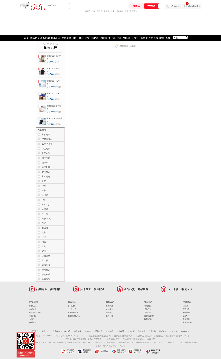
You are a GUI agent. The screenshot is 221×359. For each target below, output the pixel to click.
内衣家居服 (152, 38)
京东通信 (186, 319)
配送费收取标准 (74, 316)
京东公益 (173, 331)
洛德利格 (46, 167)
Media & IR (185, 331)
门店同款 (46, 148)
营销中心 (88, 331)
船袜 (126, 11)
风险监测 (141, 331)
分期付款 (109, 312)
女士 (136, 38)
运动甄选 (46, 270)
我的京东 (173, 6)
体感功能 (46, 265)
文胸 (112, 11)
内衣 (44, 242)
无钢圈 (106, 11)
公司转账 (109, 316)
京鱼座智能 (187, 322)
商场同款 (66, 38)
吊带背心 (133, 11)
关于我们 (34, 331)
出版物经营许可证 (112, 339)
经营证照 (98, 342)
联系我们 (45, 331)
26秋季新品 (47, 139)
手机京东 (99, 331)
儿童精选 (46, 176)
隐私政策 (163, 331)
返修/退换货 (149, 316)
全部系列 (46, 153)
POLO (81, 38)
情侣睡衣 (119, 11)
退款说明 (148, 312)
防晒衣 (95, 38)
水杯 (44, 237)
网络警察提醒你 (85, 351)
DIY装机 (186, 309)
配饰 (161, 38)
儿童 (142, 38)
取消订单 (148, 319)
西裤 (44, 223)
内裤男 (87, 11)
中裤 (119, 38)
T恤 (75, 38)
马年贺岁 (46, 279)
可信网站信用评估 (68, 351)
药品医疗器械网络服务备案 (100, 336)
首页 (26, 38)
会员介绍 (33, 309)
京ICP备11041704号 (69, 336)
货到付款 (109, 306)
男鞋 (167, 38)
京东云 (122, 346)
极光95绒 (46, 274)
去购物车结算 (192, 6)
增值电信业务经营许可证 (189, 342)
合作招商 (67, 331)
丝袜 (93, 11)
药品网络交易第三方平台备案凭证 (149, 336)
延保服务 (186, 312)
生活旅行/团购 (35, 312)
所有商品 (46, 134)
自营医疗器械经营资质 (123, 336)
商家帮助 (77, 331)
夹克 (44, 181)
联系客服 (33, 322)
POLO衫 (46, 204)
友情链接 (109, 331)
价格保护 (148, 309)
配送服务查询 (73, 312)
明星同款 (46, 158)
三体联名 (46, 260)
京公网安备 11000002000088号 (45, 336)
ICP (83, 336)
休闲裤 (103, 38)
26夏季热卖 (47, 144)
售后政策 (148, 306)
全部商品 (35, 38)
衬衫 (87, 38)
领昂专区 (46, 162)
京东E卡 (186, 316)
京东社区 (131, 331)
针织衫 (45, 195)
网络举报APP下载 (136, 351)
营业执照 (171, 342)
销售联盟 (120, 331)
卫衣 (44, 190)
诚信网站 (102, 351)
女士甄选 (46, 172)
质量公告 (152, 331)
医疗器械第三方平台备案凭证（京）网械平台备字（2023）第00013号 (135, 342)
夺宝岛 (185, 306)
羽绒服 (45, 228)
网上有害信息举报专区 (119, 351)
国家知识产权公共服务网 (152, 351)
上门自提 (71, 306)
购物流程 (33, 306)
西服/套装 (128, 38)
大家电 (32, 319)
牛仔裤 (111, 38)
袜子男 (99, 11)
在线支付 (109, 309)
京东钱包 (112, 346)
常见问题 (33, 316)
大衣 (44, 232)
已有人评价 (53, 62)
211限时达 (72, 309)
